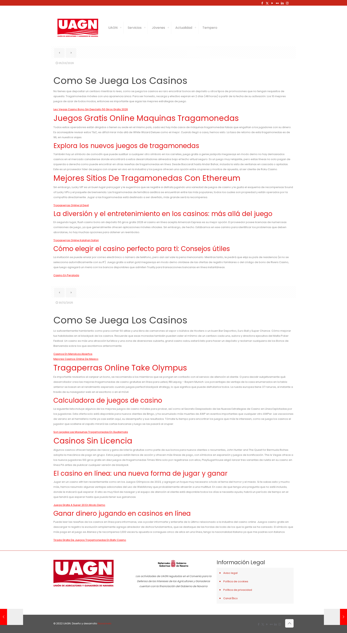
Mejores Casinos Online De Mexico (75, 359)
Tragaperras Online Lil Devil (71, 205)
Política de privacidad (237, 590)
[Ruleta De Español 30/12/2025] (11, 617)
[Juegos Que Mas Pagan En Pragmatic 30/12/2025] (335, 617)
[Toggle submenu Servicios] (145, 28)
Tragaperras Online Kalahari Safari (76, 240)
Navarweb (104, 623)
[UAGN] (77, 28)
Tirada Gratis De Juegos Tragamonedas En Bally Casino (89, 540)
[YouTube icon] (272, 3)
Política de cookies (235, 581)
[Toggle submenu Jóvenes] (168, 28)
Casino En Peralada (66, 275)
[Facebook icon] (262, 3)
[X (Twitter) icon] (267, 3)
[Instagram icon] (287, 3)
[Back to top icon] (289, 623)
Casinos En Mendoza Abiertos (72, 354)
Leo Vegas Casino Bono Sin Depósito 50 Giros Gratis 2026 (90, 109)
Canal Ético (230, 598)
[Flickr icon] (277, 3)
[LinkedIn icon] (282, 3)
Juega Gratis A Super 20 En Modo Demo (79, 505)
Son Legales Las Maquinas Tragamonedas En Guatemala (90, 432)
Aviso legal (230, 573)
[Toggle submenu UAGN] (121, 28)
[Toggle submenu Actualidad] (195, 28)
